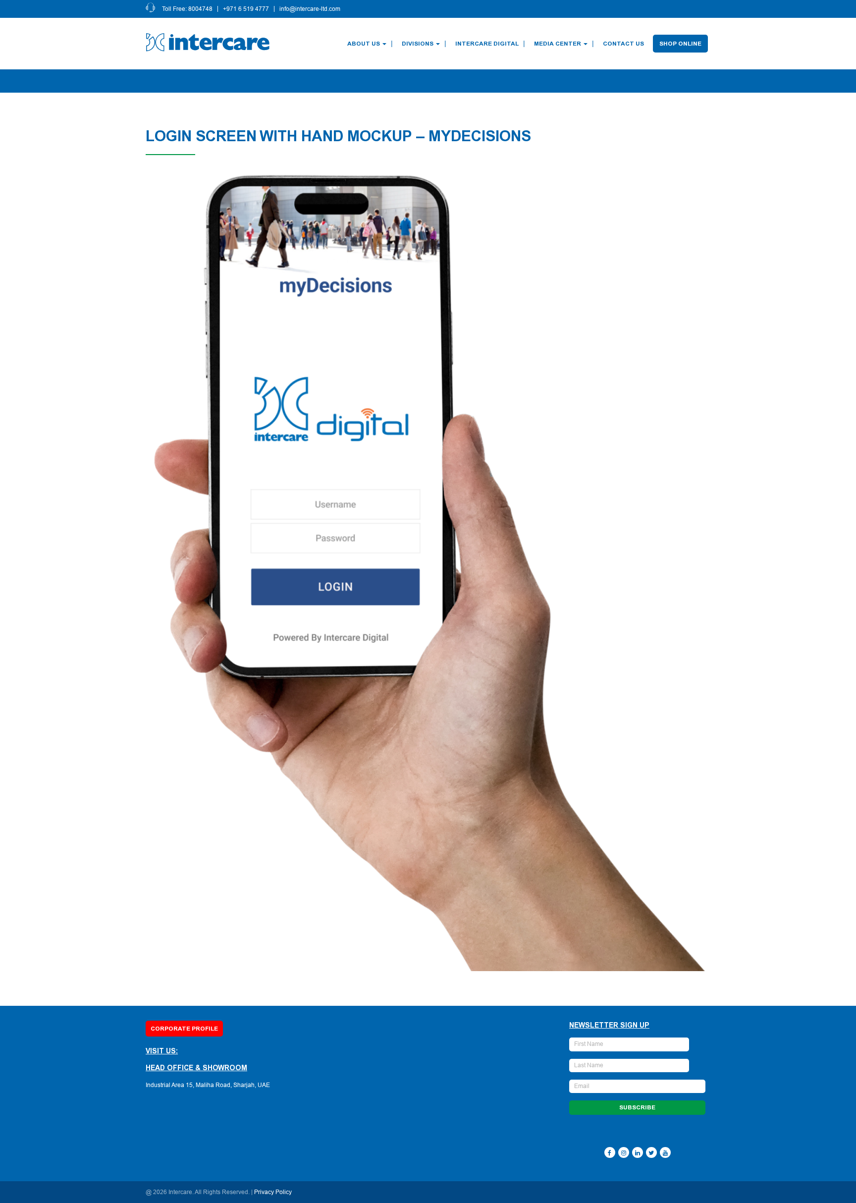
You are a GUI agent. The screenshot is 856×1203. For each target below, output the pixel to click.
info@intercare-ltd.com (309, 9)
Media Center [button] (557, 43)
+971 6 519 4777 (246, 9)
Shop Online (680, 43)
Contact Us (623, 43)
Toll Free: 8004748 (187, 9)
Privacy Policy (273, 1192)
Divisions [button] (417, 43)
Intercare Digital (487, 43)
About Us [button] (363, 43)
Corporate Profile (184, 1028)
